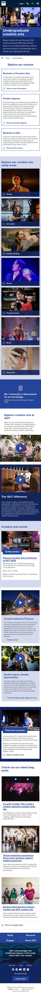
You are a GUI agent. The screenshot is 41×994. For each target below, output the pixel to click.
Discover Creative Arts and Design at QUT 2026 (20, 559)
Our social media (20, 973)
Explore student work (15, 755)
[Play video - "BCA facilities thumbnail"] (20, 602)
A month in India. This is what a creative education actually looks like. (19, 806)
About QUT (30, 940)
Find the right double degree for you (22, 698)
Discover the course (15, 148)
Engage (10, 940)
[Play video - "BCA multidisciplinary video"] (20, 479)
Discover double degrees (17, 123)
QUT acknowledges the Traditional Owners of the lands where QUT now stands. (20, 953)
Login (21, 3)
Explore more (12, 640)
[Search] (32, 3)
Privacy (29, 965)
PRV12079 (19, 987)
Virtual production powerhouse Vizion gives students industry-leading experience (18, 858)
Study (8, 58)
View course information (17, 88)
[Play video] (20, 448)
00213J (17, 989)
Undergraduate (17, 58)
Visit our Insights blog (14, 925)
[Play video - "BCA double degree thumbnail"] (20, 658)
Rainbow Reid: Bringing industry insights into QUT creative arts (19, 908)
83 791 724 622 (29, 989)
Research (30, 935)
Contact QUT (21, 979)
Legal (21, 965)
